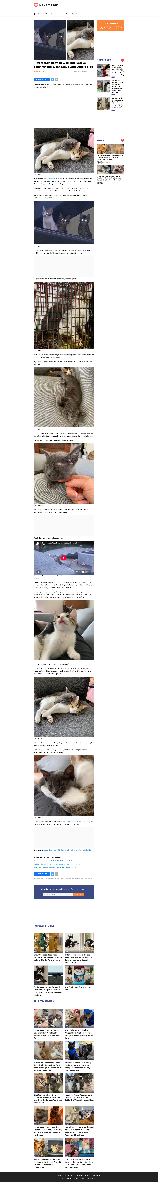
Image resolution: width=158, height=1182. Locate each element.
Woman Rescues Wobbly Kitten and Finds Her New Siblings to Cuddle (67, 850)
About (60, 1175)
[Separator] (56, 79)
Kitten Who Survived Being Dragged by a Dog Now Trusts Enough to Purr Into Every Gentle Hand (79, 1034)
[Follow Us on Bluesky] (115, 27)
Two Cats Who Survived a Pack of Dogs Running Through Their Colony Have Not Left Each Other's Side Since (117, 86)
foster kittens (49, 879)
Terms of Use (96, 1175)
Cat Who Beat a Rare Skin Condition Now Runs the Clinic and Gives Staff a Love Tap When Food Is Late (48, 1099)
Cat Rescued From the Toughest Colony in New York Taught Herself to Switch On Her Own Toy (47, 1034)
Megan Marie (110, 162)
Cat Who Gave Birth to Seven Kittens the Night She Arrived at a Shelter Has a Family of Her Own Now (110, 157)
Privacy (87, 1175)
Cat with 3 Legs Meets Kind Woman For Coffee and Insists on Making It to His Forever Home (48, 957)
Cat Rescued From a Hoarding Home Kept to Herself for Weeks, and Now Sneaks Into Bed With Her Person (48, 1131)
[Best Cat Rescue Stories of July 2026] (79, 975)
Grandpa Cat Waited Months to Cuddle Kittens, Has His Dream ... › (56, 861)
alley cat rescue (60, 879)
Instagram (89, 821)
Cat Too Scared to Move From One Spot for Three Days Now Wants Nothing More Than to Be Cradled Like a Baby (118, 70)
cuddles (36, 882)
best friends (88, 879)
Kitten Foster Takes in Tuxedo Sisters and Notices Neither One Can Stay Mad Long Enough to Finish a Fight (78, 959)
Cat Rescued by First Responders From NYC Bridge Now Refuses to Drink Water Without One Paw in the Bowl (48, 991)
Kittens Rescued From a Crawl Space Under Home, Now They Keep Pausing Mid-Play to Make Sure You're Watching (47, 1066)
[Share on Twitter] (52, 79)
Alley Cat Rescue (49, 178)
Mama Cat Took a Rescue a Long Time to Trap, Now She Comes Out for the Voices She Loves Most (79, 1097)
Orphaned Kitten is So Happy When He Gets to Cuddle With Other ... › (57, 864)
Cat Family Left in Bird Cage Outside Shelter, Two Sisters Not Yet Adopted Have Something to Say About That (118, 103)
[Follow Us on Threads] (120, 27)
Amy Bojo (37, 71)
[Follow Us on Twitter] (106, 27)
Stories (40, 14)
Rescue (61, 14)
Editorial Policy (68, 1175)
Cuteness (54, 14)
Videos (47, 14)
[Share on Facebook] (42, 79)
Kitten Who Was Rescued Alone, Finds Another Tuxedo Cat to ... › (56, 867)
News (68, 14)
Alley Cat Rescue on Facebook (72, 821)
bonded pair (79, 879)
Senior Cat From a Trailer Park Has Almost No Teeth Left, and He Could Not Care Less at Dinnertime (48, 1163)
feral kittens (70, 879)
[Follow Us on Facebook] (101, 27)
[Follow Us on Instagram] (110, 27)
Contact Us (79, 1175)
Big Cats (74, 14)
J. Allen (105, 162)
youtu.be (36, 578)
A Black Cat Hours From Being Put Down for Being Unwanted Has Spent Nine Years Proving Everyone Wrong (78, 1066)
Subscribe (78, 894)
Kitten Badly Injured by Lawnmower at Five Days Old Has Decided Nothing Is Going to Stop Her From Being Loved (109, 178)
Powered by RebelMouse (121, 16)
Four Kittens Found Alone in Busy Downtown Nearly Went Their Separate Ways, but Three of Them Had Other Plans (79, 1131)
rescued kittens (38, 879)
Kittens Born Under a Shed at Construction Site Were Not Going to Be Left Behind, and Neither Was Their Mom (79, 1163)
